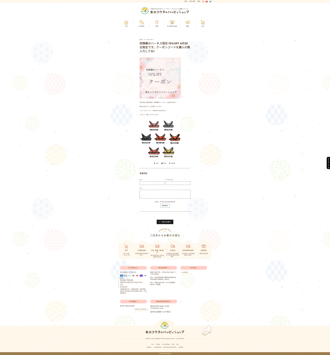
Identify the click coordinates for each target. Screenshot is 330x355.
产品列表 (141, 26)
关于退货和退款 (157, 347)
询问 (185, 1)
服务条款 (149, 347)
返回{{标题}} (166, 222)
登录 (198, 1)
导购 (156, 26)
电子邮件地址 (169, 179)
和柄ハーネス (143, 39)
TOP (126, 26)
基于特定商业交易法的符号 (170, 347)
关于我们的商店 (172, 26)
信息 (141, 188)
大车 (202, 26)
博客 (187, 26)
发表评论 (165, 205)
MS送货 (185, 272)
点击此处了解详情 (140, 309)
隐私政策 (181, 347)
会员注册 (192, 1)
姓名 (141, 179)
